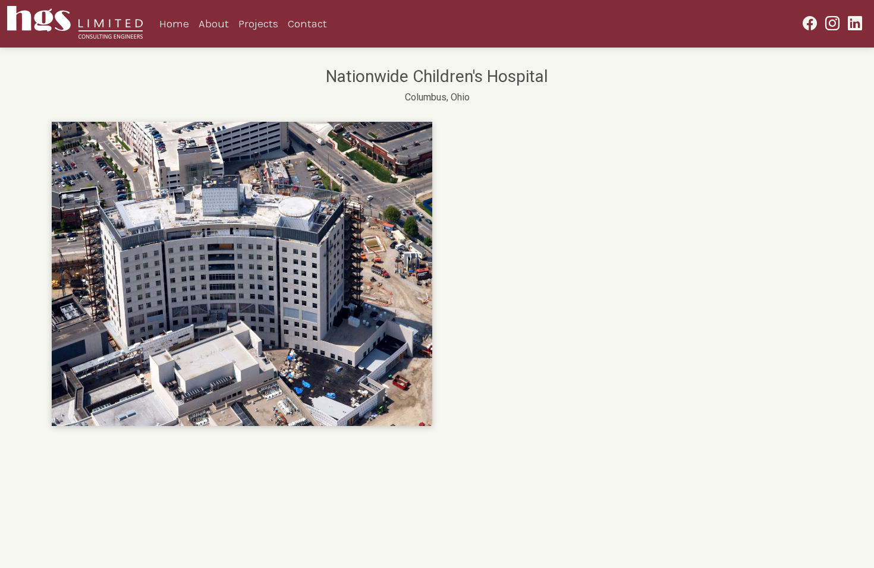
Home (174, 23)
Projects (258, 23)
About (214, 23)
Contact (307, 23)
